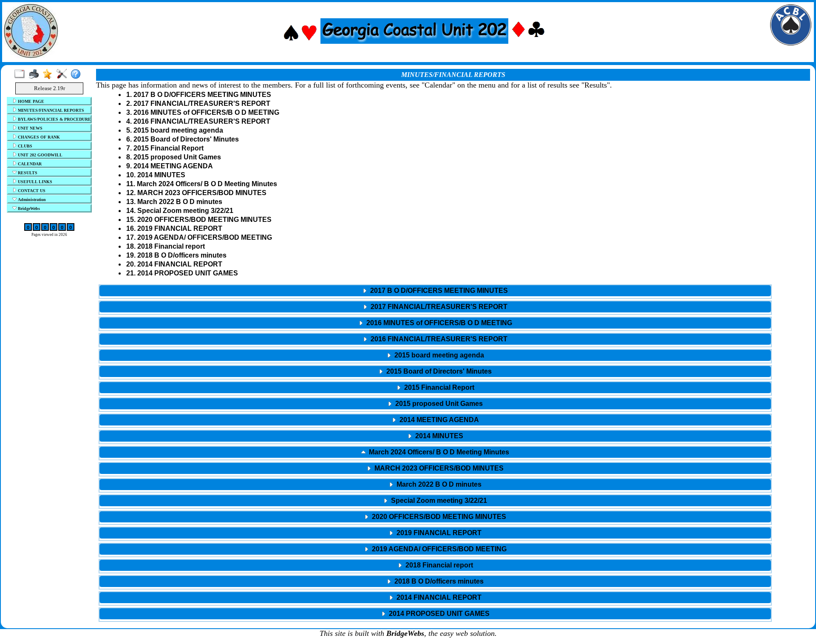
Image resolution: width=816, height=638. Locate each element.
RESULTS (27, 172)
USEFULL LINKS (34, 181)
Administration (31, 199)
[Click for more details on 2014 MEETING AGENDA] (435, 426)
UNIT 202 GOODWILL (39, 155)
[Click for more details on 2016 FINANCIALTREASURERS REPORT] (435, 345)
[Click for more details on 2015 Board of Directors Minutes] (435, 378)
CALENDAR (29, 164)
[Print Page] (35, 74)
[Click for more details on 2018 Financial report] (435, 572)
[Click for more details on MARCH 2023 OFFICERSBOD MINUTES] (435, 475)
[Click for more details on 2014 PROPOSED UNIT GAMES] (435, 620)
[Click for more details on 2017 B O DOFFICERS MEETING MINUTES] (435, 297)
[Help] (78, 74)
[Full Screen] (21, 74)
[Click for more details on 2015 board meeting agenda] (435, 362)
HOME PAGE (30, 101)
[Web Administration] (64, 74)
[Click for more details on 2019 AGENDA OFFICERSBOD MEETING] (435, 555)
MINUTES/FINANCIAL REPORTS (50, 110)
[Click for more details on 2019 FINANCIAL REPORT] (435, 539)
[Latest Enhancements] (49, 74)
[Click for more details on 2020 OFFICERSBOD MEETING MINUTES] (435, 523)
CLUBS (24, 146)
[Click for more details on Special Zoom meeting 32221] (435, 507)
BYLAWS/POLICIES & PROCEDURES (53, 119)
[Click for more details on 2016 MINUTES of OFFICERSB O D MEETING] (435, 329)
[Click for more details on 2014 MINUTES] (435, 442)
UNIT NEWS (29, 128)
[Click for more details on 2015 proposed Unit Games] (435, 410)
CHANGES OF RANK (38, 137)
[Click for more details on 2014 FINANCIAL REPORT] (435, 604)
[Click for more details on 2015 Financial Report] (435, 394)
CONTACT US (31, 190)
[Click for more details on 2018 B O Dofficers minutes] (435, 588)
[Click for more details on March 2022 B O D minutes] (435, 491)
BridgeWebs (28, 208)
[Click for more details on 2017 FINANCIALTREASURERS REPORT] (435, 313)
